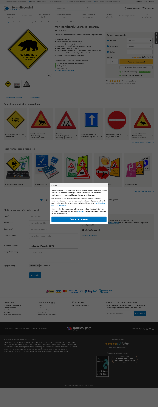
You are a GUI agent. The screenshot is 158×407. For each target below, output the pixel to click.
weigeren (80, 211)
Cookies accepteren (79, 219)
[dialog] (79, 203)
